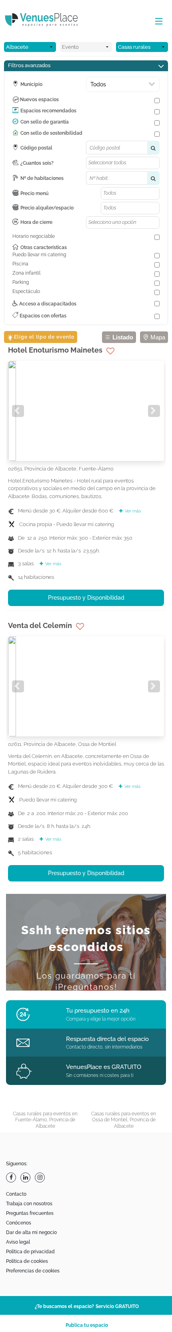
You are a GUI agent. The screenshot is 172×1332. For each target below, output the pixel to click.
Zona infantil (26, 273)
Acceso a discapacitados (47, 304)
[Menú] (157, 21)
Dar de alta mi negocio (31, 1232)
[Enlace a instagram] (41, 1177)
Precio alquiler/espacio (47, 208)
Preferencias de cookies (33, 1271)
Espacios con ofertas (42, 316)
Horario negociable (33, 236)
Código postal (36, 148)
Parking (20, 282)
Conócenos (18, 1223)
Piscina (20, 264)
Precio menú (34, 193)
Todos (98, 84)
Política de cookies (27, 1261)
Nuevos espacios (39, 99)
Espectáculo (26, 291)
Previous (18, 411)
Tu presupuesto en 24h (98, 1010)
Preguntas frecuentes (30, 1213)
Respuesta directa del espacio (107, 1039)
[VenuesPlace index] (48, 20)
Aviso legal (18, 1242)
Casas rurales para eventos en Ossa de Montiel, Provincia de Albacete (123, 1120)
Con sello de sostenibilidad (51, 133)
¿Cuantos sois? (37, 163)
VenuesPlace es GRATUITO (103, 1067)
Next (154, 411)
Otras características (43, 247)
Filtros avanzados (29, 65)
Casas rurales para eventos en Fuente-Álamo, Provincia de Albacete (45, 1120)
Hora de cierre (36, 222)
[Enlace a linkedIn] (26, 1177)
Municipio (31, 84)
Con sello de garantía (44, 122)
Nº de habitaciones (42, 178)
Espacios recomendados (48, 111)
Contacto (16, 1194)
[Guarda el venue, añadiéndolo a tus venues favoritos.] (110, 351)
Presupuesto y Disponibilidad (86, 597)
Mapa (157, 337)
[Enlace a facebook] (12, 1177)
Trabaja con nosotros (29, 1203)
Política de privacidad (30, 1251)
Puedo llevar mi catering (39, 254)
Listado (122, 337)
